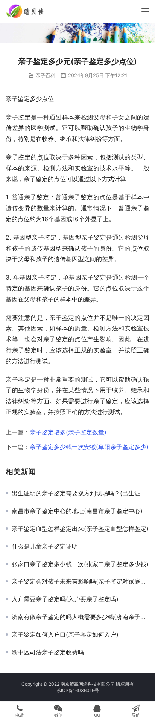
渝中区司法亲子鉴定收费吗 (48, 652)
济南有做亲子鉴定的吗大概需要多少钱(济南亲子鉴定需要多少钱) (80, 616)
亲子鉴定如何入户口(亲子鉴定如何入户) (65, 634)
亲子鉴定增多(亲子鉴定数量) (68, 432)
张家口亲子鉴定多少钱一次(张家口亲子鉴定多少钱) (80, 564)
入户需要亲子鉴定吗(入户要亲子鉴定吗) (65, 599)
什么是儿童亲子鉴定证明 (45, 546)
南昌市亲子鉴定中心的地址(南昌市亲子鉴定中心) (77, 511)
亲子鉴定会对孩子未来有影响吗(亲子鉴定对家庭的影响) (80, 581)
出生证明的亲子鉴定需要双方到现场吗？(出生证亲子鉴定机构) (80, 493)
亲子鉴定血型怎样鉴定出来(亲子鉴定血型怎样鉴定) (80, 528)
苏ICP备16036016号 (77, 690)
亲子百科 (45, 75)
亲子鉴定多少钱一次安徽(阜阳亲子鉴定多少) (89, 447)
